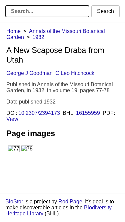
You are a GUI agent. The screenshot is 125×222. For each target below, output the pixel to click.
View (12, 119)
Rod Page (70, 201)
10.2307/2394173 (39, 113)
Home (13, 31)
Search (105, 11)
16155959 (88, 113)
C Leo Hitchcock (74, 73)
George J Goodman (29, 73)
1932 (38, 37)
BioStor (14, 201)
